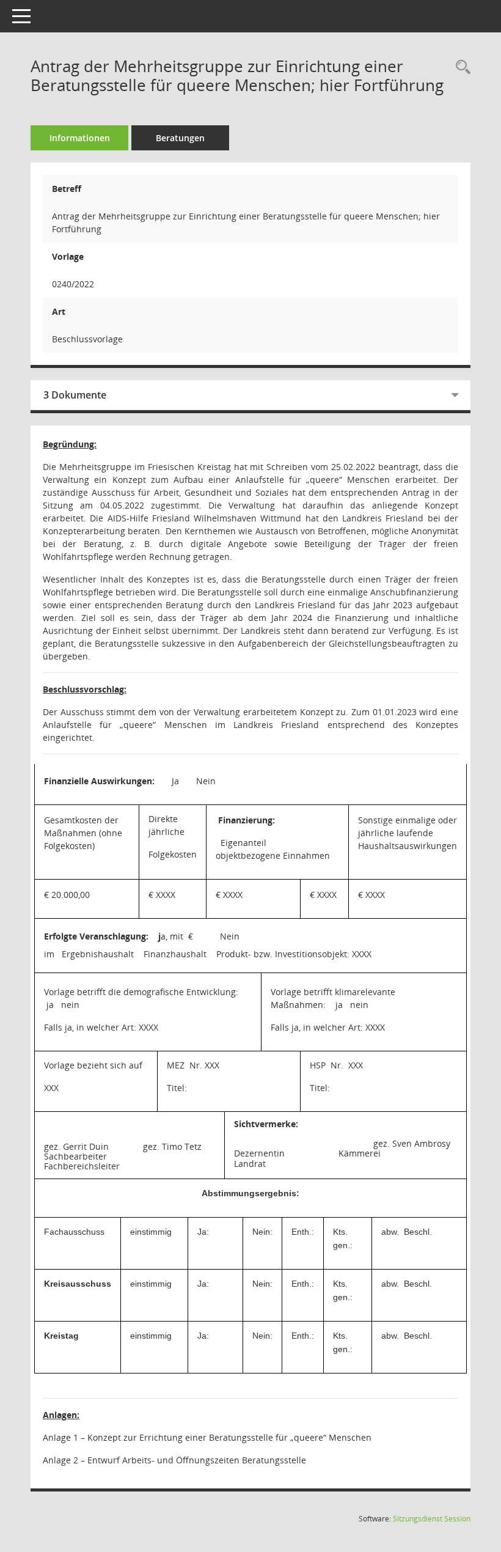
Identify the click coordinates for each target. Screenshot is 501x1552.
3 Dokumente (74, 395)
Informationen (79, 138)
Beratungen (180, 138)
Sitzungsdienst (431, 1518)
